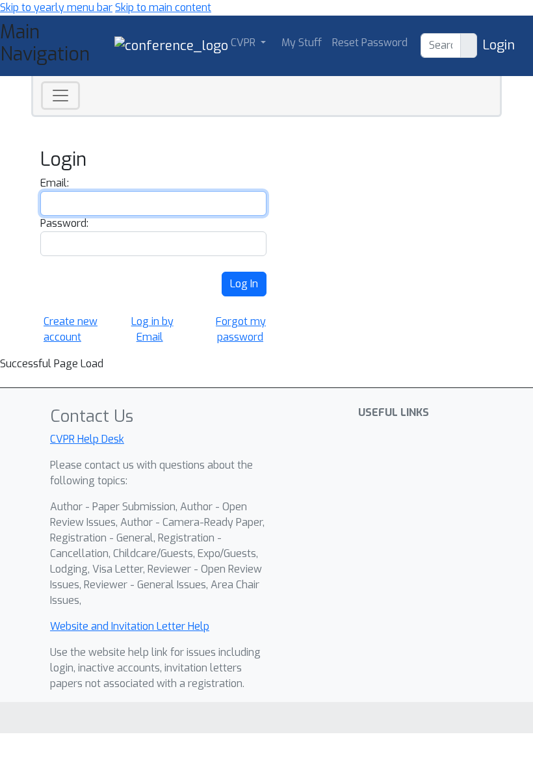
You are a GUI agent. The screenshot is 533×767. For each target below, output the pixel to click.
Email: (54, 183)
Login (498, 45)
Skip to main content (163, 7)
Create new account (71, 329)
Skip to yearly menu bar (56, 7)
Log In (244, 284)
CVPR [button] (244, 42)
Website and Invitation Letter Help (129, 626)
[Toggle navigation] (60, 95)
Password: (64, 223)
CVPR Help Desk (87, 439)
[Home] (171, 45)
